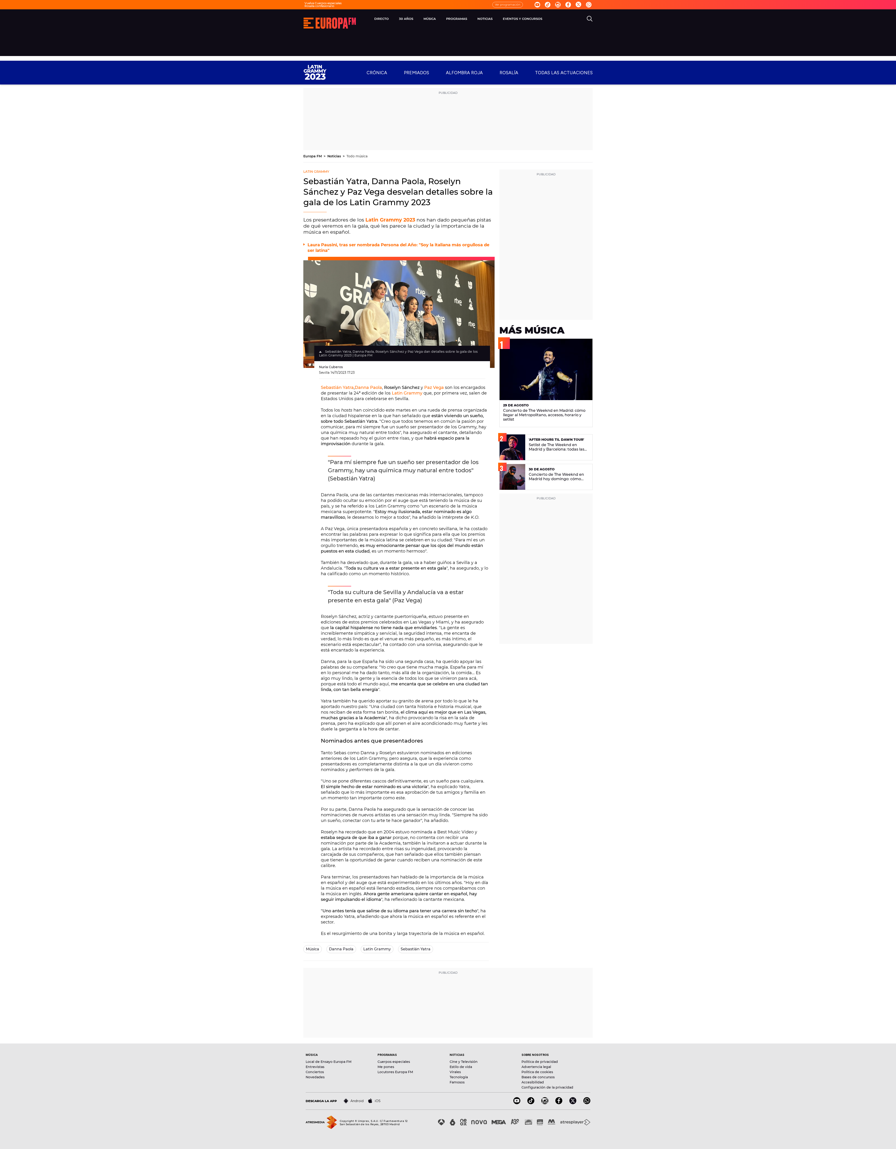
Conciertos (315, 1072)
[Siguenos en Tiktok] (547, 4)
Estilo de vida (461, 1067)
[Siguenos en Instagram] (558, 4)
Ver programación (507, 4)
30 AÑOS (406, 19)
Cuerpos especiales (394, 1062)
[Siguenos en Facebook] (568, 4)
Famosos (457, 1082)
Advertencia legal (536, 1067)
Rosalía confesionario (319, 6)
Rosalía (509, 72)
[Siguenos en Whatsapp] (589, 4)
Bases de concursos (538, 1077)
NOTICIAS (485, 19)
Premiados (416, 72)
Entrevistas (315, 1067)
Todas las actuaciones (564, 72)
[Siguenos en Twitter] (578, 5)
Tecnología (459, 1077)
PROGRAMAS (456, 19)
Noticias (334, 156)
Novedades (315, 1077)
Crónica (377, 72)
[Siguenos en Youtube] (537, 4)
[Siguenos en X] (572, 1103)
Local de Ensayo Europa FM (328, 1062)
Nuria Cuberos (331, 367)
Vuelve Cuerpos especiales (323, 3)
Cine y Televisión (464, 1062)
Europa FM (313, 156)
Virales (455, 1072)
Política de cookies (537, 1072)
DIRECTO (381, 19)
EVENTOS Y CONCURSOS (522, 19)
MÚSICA (430, 19)
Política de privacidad (540, 1062)
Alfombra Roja (464, 72)
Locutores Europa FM (395, 1072)
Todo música (357, 156)
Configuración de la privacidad (547, 1087)
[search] (589, 18)
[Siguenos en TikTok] (530, 1103)
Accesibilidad (533, 1082)
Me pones (386, 1067)
